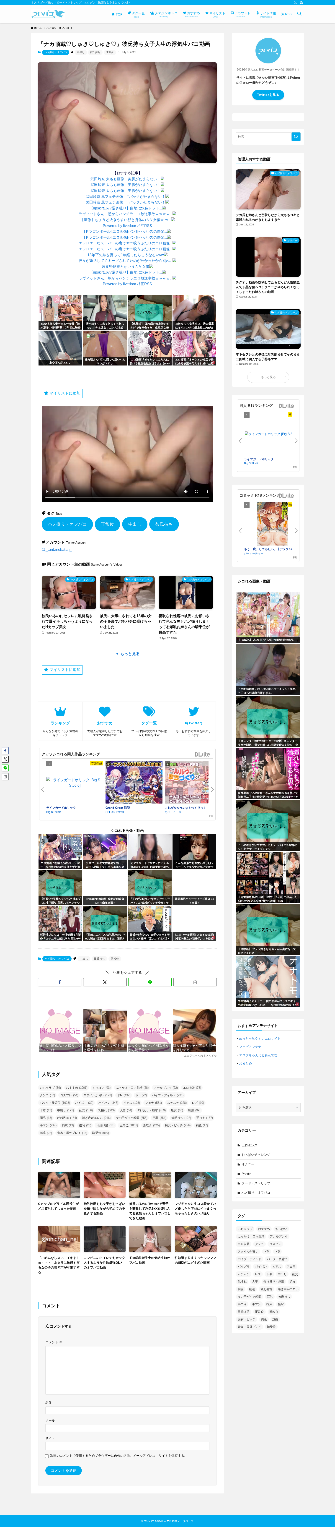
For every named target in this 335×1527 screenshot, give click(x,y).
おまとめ (245, 1063)
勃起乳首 (67, 1118)
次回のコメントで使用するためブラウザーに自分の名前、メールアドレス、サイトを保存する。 (118, 1455)
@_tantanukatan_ (57, 549)
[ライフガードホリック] (74, 782)
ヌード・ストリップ (256, 1183)
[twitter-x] (295, 2)
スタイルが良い (97, 1095)
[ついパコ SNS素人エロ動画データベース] (48, 14)
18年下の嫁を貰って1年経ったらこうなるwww (126, 255)
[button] (59, 982)
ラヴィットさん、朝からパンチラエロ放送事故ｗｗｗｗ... (126, 214)
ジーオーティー (253, 553)
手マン (48, 1125)
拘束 (68, 1125)
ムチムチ (177, 1102)
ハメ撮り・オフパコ (55, 52)
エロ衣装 (192, 1087)
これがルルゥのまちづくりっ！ (185, 807)
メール (50, 1420)
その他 (246, 1173)
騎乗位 (100, 1133)
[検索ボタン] (299, 14)
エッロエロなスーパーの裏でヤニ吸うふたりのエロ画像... (126, 243)
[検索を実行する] (296, 136)
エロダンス (250, 1145)
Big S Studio (54, 812)
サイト (50, 1438)
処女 (177, 1110)
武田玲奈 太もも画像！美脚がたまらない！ (125, 179)
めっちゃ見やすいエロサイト (260, 1038)
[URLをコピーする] (195, 982)
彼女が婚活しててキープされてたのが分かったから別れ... (126, 261)
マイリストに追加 (64, 393)
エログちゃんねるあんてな (258, 1055)
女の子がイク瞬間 (131, 1118)
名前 (48, 1402)
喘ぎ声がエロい (96, 1118)
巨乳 (159, 1118)
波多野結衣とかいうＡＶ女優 (125, 267)
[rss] (301, 2)
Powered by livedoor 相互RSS (127, 226)
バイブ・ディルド (167, 1095)
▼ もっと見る (127, 654)
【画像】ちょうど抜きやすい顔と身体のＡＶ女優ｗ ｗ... (125, 220)
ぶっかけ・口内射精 (132, 1087)
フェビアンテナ (250, 1047)
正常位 (110, 52)
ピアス (131, 1102)
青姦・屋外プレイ (72, 1133)
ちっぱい (102, 1087)
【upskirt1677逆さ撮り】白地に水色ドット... (125, 208)
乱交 (86, 1110)
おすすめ (76, 1087)
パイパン (108, 1102)
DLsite (203, 754)
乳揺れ (106, 1110)
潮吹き (151, 1125)
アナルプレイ (166, 1087)
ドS (141, 1095)
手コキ (204, 1118)
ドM (123, 1095)
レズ (198, 1102)
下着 (46, 1110)
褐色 (202, 1125)
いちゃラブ (50, 1087)
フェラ (153, 1102)
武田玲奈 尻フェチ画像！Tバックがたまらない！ (125, 196)
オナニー (248, 1164)
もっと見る (268, 377)
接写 (85, 1125)
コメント (53, 1342)
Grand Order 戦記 (118, 807)
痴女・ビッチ (178, 1125)
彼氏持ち (95, 52)
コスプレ (69, 1095)
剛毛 (46, 1118)
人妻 (126, 1110)
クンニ (47, 1095)
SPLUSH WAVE (115, 812)
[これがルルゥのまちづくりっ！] (193, 783)
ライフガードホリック (61, 807)
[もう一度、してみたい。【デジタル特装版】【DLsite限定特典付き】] (272, 524)
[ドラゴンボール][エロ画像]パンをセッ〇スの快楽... (125, 231)
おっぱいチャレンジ (256, 1154)
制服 (194, 1110)
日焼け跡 (105, 1125)
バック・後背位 (55, 1102)
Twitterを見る (268, 95)
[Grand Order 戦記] (134, 783)
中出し (81, 52)
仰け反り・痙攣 (151, 1110)
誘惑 (46, 1133)
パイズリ (84, 1102)
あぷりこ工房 (173, 812)
